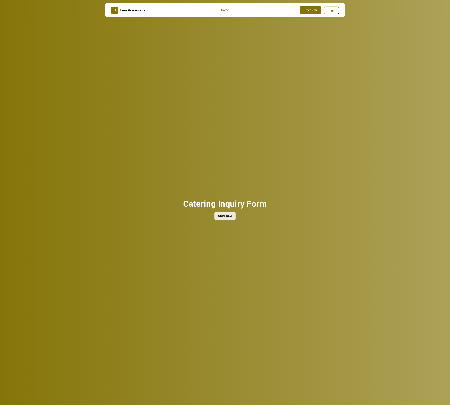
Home (225, 10)
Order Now (310, 10)
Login (331, 10)
